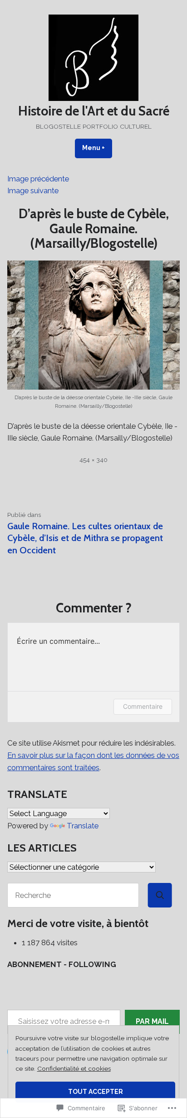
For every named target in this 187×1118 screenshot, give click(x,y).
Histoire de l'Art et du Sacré (93, 111)
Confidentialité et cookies (74, 1068)
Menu (97, 147)
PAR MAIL (152, 1021)
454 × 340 (93, 459)
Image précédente (38, 178)
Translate (82, 825)
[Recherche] (160, 895)
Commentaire (142, 706)
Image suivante (33, 190)
